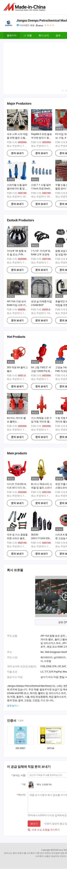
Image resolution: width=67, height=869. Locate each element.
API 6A (50, 748)
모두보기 (12, 705)
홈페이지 (11, 35)
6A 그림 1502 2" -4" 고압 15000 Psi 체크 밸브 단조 (41, 371)
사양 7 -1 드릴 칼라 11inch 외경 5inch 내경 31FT (41, 188)
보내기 (34, 823)
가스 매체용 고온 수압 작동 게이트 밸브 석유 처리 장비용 (41, 421)
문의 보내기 (17, 153)
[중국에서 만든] (25, 7)
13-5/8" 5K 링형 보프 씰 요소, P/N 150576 (16, 254)
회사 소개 (44, 35)
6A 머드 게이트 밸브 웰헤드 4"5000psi (16, 421)
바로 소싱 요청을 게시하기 (44, 829)
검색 (58, 35)
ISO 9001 (20, 748)
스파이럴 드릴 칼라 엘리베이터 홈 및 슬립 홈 (17, 188)
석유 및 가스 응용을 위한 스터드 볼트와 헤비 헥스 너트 (17, 538)
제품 (29, 35)
